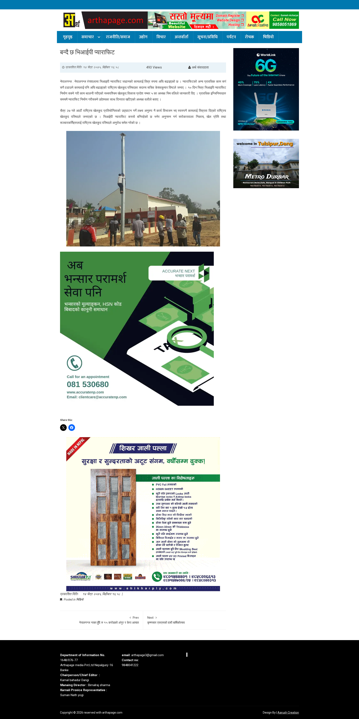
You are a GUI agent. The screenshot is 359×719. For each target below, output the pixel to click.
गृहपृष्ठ (68, 37)
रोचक (249, 37)
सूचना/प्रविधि (207, 37)
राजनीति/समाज (118, 37)
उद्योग (143, 37)
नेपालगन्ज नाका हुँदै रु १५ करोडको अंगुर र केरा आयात (109, 620)
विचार (161, 37)
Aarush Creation (288, 712)
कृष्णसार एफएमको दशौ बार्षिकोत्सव (166, 620)
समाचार (87, 37)
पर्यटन (231, 37)
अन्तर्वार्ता (181, 37)
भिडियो (268, 37)
